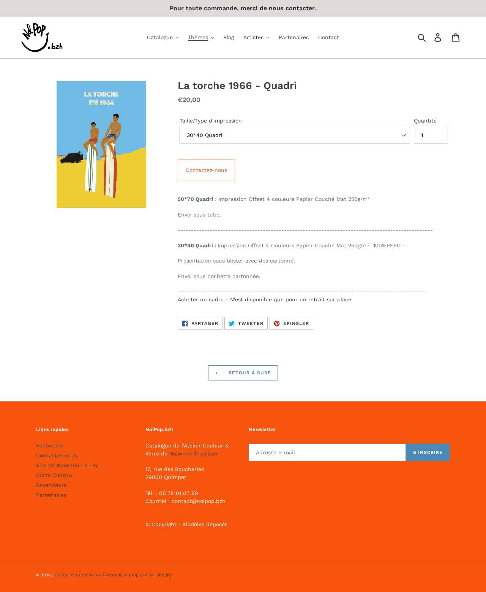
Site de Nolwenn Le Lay (67, 465)
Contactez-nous (206, 170)
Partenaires (51, 495)
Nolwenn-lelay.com (194, 453)
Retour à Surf (248, 373)
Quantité (425, 121)
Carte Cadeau (54, 475)
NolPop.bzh (65, 575)
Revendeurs (51, 485)
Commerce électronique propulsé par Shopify (125, 575)
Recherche (50, 445)
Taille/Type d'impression (211, 121)
